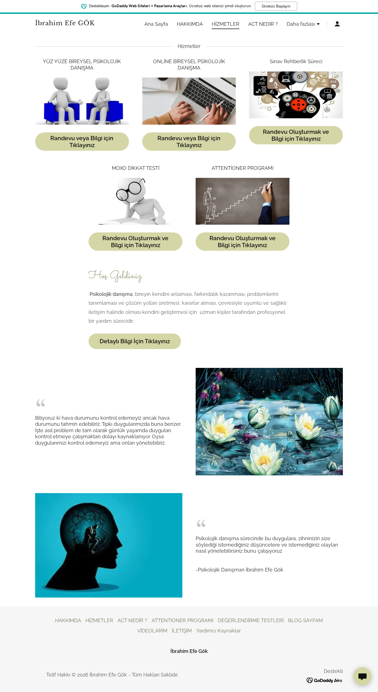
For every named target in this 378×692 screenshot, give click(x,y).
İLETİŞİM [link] (182, 631)
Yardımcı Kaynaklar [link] (218, 631)
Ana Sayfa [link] (156, 24)
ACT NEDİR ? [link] (263, 24)
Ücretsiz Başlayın (276, 6)
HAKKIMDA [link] (190, 24)
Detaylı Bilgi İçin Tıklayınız (135, 341)
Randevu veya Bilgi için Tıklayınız (81, 141)
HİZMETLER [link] (225, 24)
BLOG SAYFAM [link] (305, 620)
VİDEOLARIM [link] (152, 631)
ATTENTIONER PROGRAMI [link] (182, 620)
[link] (89, 23)
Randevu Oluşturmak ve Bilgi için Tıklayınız (296, 135)
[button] (303, 25)
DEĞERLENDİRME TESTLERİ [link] (251, 620)
